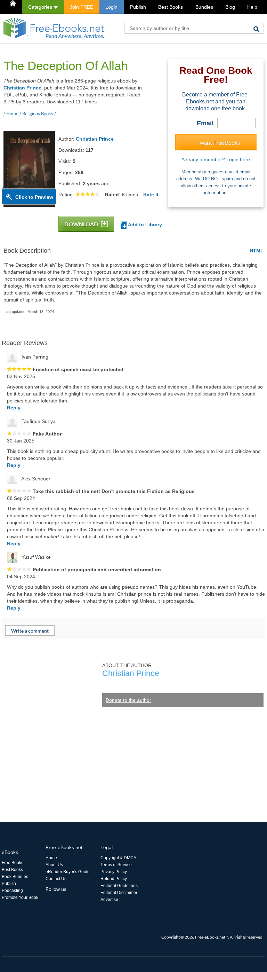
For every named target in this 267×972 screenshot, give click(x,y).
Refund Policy (113, 878)
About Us (54, 864)
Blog (230, 7)
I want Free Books (218, 142)
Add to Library (144, 224)
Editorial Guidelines (119, 885)
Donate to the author (128, 700)
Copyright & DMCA (118, 857)
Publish (138, 7)
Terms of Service (116, 864)
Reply (14, 407)
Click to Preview (34, 197)
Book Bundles (15, 876)
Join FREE (81, 7)
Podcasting (12, 890)
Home (51, 857)
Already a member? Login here (215, 159)
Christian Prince (22, 88)
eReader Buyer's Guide (68, 871)
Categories (41, 7)
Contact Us (56, 878)
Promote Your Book (20, 897)
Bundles (204, 7)
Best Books (170, 7)
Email (205, 123)
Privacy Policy (113, 871)
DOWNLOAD (81, 224)
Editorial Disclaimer (118, 892)
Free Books (12, 862)
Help (252, 7)
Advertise (109, 899)
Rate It (151, 194)
